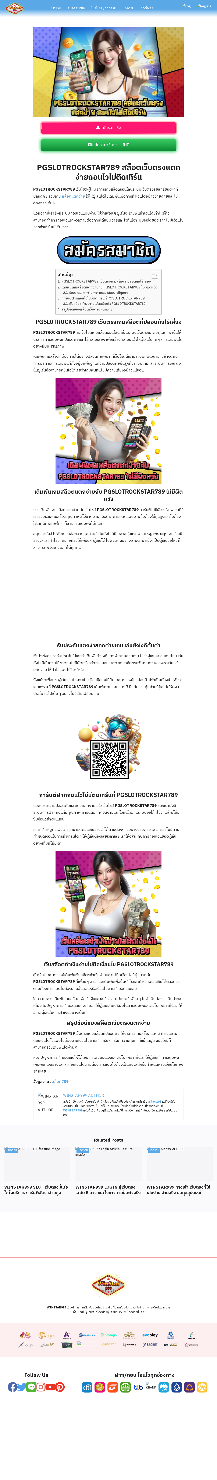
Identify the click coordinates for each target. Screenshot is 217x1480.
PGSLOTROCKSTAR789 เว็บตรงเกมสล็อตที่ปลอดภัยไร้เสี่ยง (106, 281)
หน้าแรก (55, 8)
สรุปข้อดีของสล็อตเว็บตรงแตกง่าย (86, 309)
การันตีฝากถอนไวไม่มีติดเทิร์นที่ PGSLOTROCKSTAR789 (103, 298)
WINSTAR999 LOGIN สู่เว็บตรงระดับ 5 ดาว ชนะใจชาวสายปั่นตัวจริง (108, 1190)
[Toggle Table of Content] (152, 275)
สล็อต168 (172, 1469)
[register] (108, 30)
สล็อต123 (64, 1469)
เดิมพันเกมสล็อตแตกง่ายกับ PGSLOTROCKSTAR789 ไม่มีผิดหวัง (109, 287)
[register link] (12, 1387)
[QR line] (108, 704)
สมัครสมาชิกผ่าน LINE (110, 145)
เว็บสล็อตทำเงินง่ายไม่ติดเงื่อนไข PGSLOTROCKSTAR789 (107, 304)
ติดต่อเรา (146, 8)
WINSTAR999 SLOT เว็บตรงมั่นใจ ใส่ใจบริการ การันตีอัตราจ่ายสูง (36, 1190)
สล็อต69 (43, 1469)
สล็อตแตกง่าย (73, 196)
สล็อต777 (128, 1469)
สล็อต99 (85, 1469)
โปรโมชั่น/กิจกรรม (103, 8)
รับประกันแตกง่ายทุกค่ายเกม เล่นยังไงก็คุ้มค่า (98, 293)
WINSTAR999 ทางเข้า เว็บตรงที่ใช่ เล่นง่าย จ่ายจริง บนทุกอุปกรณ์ (178, 1190)
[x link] (22, 1387)
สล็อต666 (106, 1469)
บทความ (128, 8)
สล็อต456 (22, 1469)
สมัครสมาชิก (76, 8)
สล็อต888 (150, 1469)
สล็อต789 (60, 1082)
